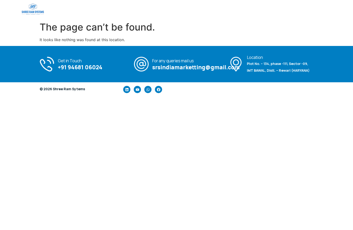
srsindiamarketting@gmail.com (196, 67)
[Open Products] (208, 10)
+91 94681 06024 (80, 67)
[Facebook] (158, 89)
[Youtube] (137, 89)
